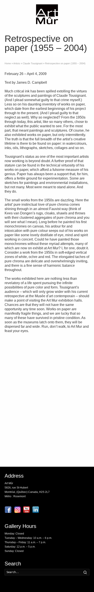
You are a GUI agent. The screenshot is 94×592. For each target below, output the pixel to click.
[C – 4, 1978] (69, 413)
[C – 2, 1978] (25, 444)
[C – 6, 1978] (69, 352)
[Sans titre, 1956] (69, 383)
